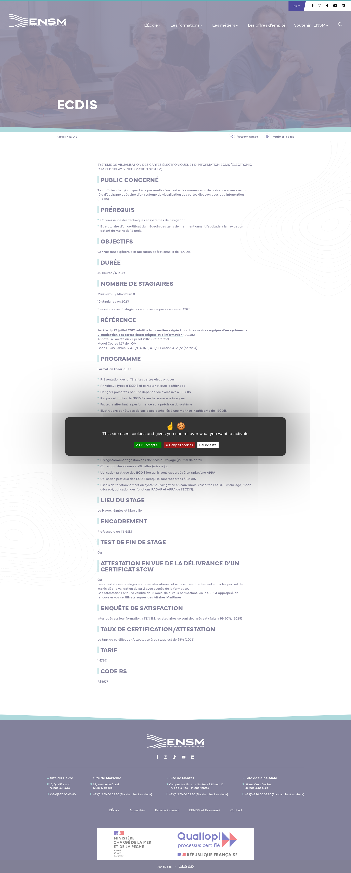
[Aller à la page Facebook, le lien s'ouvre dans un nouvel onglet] (313, 6)
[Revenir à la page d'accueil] (37, 26)
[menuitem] (152, 25)
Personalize (208, 445)
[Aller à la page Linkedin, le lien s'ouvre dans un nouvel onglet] (343, 6)
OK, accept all (148, 445)
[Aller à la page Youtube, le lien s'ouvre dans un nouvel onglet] (335, 6)
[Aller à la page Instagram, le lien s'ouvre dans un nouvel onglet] (319, 6)
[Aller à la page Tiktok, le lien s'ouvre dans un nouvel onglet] (327, 6)
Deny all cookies (180, 445)
